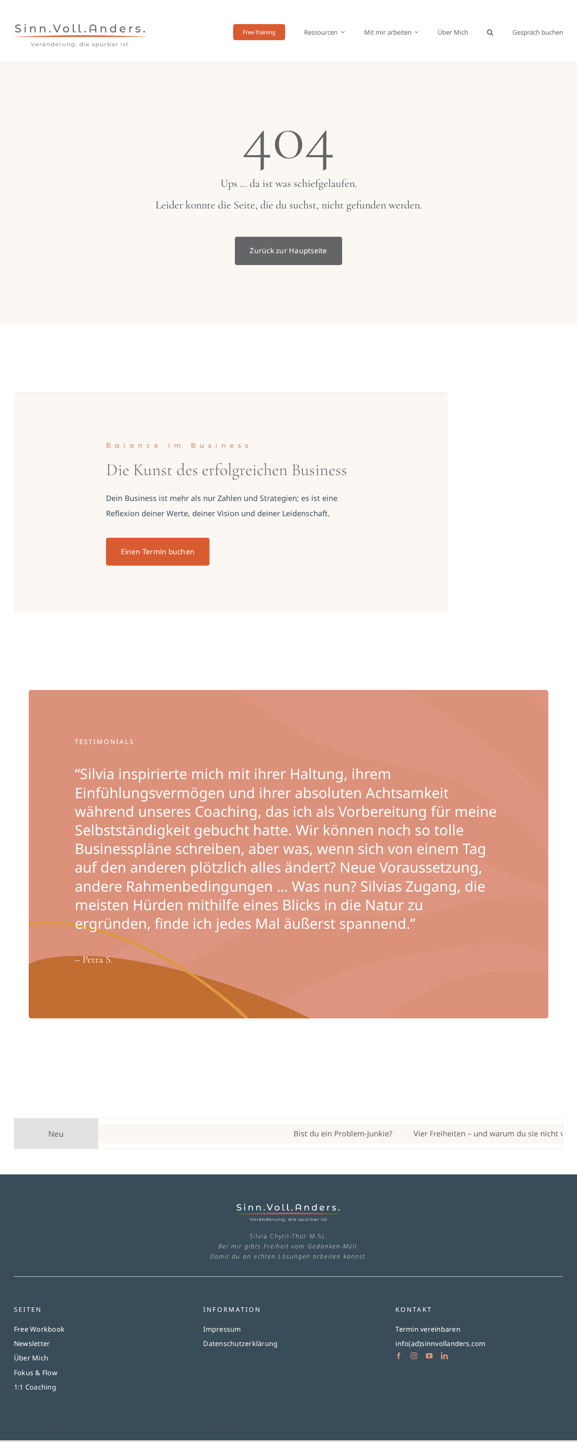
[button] (490, 32)
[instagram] (414, 1355)
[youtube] (429, 1355)
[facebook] (398, 1355)
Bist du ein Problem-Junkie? (310, 1133)
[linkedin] (444, 1355)
